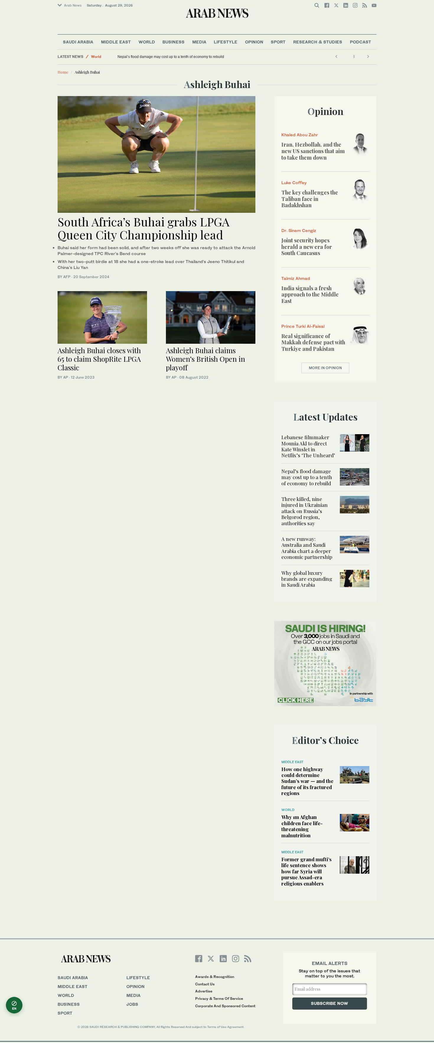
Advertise (203, 991)
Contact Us (205, 984)
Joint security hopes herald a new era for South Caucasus (306, 247)
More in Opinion (325, 368)
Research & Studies (317, 41)
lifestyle (138, 977)
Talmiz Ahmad (295, 278)
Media (199, 41)
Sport (278, 41)
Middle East (116, 41)
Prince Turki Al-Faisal (302, 326)
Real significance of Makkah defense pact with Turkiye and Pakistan (313, 342)
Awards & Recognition (214, 976)
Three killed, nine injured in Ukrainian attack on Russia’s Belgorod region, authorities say (304, 511)
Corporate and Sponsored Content (225, 1006)
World (146, 41)
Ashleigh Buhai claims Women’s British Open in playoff (205, 358)
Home (63, 71)
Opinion (254, 41)
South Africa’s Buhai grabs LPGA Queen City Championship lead (143, 228)
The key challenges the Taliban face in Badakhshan (309, 199)
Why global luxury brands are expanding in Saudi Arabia (306, 579)
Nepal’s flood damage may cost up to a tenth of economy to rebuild (171, 57)
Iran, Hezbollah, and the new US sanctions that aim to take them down (313, 151)
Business (173, 41)
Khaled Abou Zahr (299, 134)
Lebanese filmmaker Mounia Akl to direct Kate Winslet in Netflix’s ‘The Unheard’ (308, 446)
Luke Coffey (294, 182)
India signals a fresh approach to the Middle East (310, 294)
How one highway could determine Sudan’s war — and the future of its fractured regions (307, 781)
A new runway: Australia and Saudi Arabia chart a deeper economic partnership (306, 548)
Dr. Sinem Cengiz (298, 230)
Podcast (360, 41)
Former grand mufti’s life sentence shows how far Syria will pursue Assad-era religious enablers (306, 871)
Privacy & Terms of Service (219, 998)
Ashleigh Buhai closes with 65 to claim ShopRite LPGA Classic (99, 358)
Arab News (72, 5)
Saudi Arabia (78, 41)
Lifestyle (225, 41)
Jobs (132, 1004)
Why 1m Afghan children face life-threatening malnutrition (302, 826)
